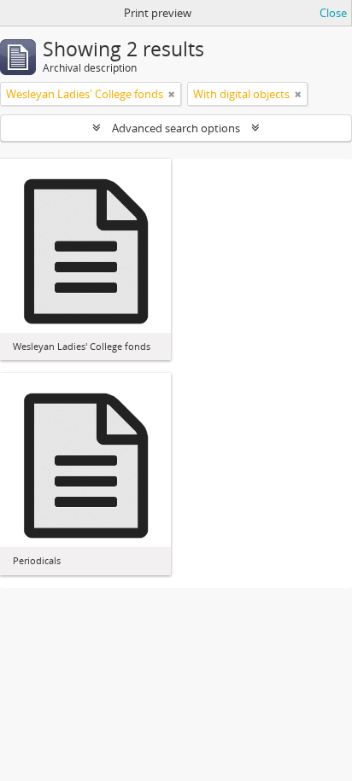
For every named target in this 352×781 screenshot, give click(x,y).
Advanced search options (176, 128)
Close (333, 12)
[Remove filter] (171, 93)
